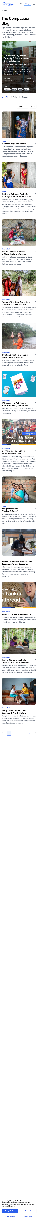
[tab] (5, 97)
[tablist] (19, 97)
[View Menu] (34, 4)
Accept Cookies (10, 1211)
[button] (3, 733)
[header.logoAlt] (8, 5)
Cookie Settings (10, 1216)
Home (5, 10)
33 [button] (29, 733)
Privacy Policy (28, 1216)
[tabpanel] (19, 417)
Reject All (28, 1211)
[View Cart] (21, 4)
